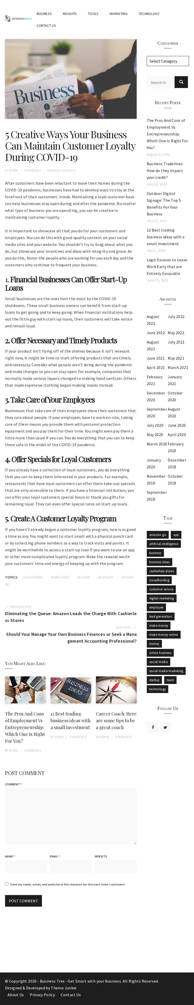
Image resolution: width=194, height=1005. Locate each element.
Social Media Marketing (166, 671)
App (176, 535)
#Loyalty (106, 577)
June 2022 (156, 332)
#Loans (84, 577)
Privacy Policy (42, 994)
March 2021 (178, 367)
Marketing (119, 13)
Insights (70, 13)
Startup (154, 680)
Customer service (161, 589)
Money (154, 644)
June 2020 (177, 425)
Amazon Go (157, 535)
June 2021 (156, 358)
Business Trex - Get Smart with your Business (80, 981)
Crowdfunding (159, 580)
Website (101, 856)
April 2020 (177, 434)
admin (13, 170)
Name (10, 856)
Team (170, 680)
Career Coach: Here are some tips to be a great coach (116, 720)
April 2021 (156, 367)
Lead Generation (160, 616)
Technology (149, 13)
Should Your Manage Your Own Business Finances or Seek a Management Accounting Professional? (71, 637)
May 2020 (155, 434)
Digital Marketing (161, 598)
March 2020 (157, 443)
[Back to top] (189, 1000)
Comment (13, 784)
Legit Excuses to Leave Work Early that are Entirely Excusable (167, 266)
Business (44, 13)
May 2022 (176, 332)
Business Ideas (159, 562)
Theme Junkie (63, 987)
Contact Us (46, 25)
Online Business (160, 653)
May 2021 (176, 358)
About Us (16, 994)
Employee (156, 607)
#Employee (60, 577)
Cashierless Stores (161, 571)
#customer (32, 577)
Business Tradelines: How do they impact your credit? (165, 170)
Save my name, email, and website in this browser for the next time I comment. (68, 884)
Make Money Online (163, 635)
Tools (93, 13)
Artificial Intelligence (163, 544)
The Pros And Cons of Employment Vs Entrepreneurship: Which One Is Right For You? (25, 727)
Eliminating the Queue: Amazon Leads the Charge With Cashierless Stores (71, 617)
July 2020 (155, 425)
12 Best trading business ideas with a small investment (71, 720)
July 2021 (176, 341)
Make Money (158, 625)
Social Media (158, 662)
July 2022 (176, 316)
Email (55, 856)
